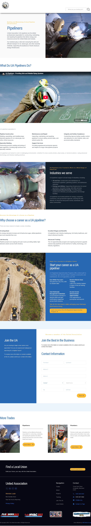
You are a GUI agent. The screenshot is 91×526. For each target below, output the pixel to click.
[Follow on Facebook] (13, 488)
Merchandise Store (11, 496)
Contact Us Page (80, 504)
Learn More (27, 447)
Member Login (11, 493)
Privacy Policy (10, 503)
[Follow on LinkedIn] (10, 488)
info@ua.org (79, 500)
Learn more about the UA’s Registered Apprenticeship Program (66, 310)
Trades (58, 486)
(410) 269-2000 (80, 494)
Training (58, 497)
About (58, 490)
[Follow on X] (7, 488)
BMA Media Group (86, 522)
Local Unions (59, 504)
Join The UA (59, 500)
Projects (58, 493)
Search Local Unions (77, 469)
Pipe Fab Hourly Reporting (13, 499)
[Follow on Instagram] (16, 488)
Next (80, 395)
